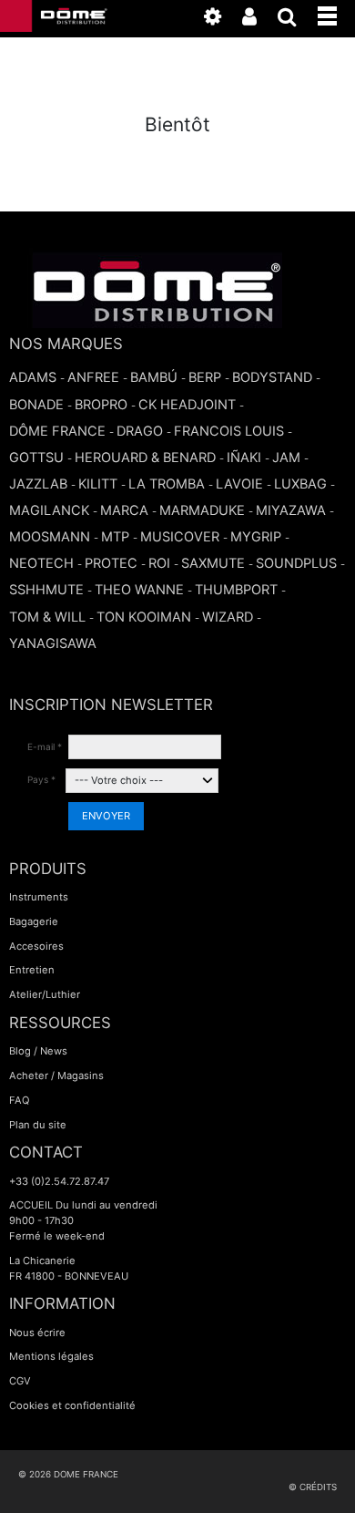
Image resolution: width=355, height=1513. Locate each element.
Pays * (41, 779)
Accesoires (36, 946)
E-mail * (44, 746)
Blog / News (38, 1051)
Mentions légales (51, 1356)
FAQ (19, 1100)
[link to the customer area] (258, 20)
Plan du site (37, 1124)
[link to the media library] (221, 20)
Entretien (32, 969)
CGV (20, 1380)
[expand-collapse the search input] (296, 20)
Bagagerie (33, 921)
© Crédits (313, 1487)
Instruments (38, 896)
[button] (336, 13)
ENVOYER (106, 815)
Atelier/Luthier (44, 994)
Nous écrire (37, 1332)
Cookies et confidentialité (72, 1405)
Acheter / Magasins (56, 1075)
